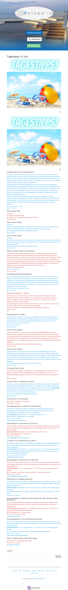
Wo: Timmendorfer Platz (13, 269)
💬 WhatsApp (34, 46)
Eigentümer (41, 570)
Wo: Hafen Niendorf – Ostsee (15, 206)
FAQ (20, 570)
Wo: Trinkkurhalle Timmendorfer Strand (18, 288)
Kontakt (34, 570)
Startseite (14, 570)
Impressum (34, 573)
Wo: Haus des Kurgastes (13, 325)
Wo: (8, 311)
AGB (47, 570)
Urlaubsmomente (34, 33)
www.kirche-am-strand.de (14, 392)
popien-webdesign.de (39, 578)
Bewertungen (26, 570)
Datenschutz (53, 570)
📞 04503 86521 (35, 39)
